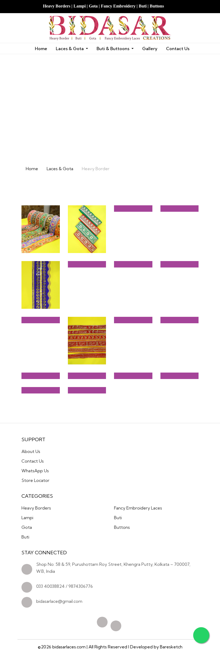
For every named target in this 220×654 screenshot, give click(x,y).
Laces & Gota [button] (70, 48)
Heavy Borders (36, 508)
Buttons (122, 527)
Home (41, 48)
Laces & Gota (60, 168)
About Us (30, 451)
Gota (26, 527)
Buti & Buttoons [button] (113, 48)
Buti (25, 537)
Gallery (149, 48)
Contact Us (177, 48)
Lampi (27, 517)
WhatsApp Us (35, 470)
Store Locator (35, 480)
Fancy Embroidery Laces (138, 508)
